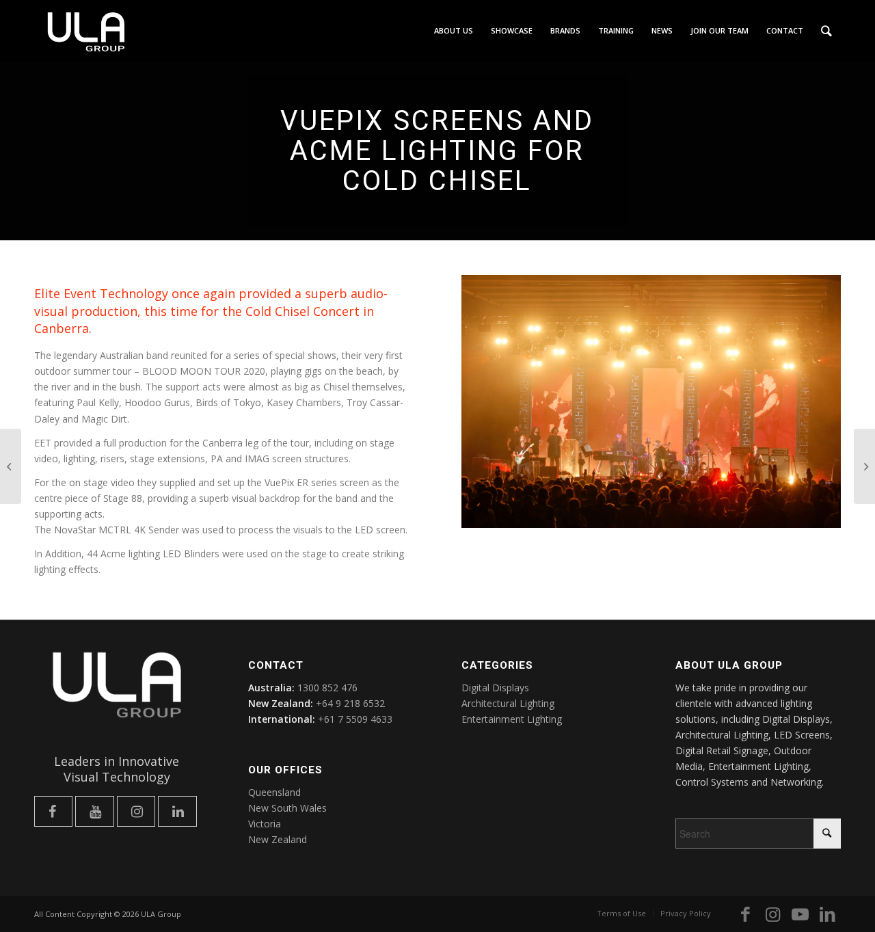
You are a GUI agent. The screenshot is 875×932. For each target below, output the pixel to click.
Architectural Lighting (507, 703)
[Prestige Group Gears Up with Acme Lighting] (10, 466)
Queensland (274, 792)
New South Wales (287, 807)
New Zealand (277, 839)
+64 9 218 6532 (350, 703)
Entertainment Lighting (511, 719)
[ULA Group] (86, 38)
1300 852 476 (327, 687)
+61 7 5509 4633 (355, 719)
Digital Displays (495, 687)
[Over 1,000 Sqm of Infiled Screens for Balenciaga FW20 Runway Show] (864, 466)
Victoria (264, 823)
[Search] (826, 31)
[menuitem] (453, 31)
